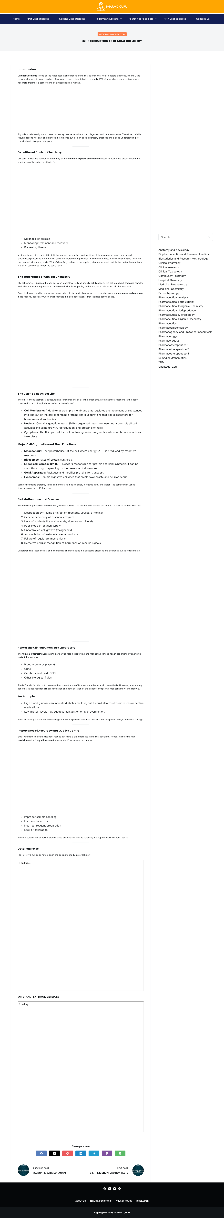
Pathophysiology (168, 293)
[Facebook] (41, 1153)
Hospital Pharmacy (170, 280)
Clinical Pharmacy (169, 262)
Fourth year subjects (141, 18)
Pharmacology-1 (168, 336)
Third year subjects (107, 18)
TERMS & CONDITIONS (101, 1201)
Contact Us (203, 18)
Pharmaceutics (167, 323)
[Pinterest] (67, 1153)
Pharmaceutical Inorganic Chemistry (180, 306)
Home (16, 18)
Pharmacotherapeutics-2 (173, 349)
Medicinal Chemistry (171, 288)
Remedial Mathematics (172, 358)
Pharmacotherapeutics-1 (173, 345)
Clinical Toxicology (170, 271)
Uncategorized (167, 366)
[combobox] (182, 237)
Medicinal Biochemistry (112, 34)
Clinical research (168, 267)
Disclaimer (142, 1201)
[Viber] (107, 1153)
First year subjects (38, 18)
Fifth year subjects (174, 18)
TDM (161, 362)
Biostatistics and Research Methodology (183, 258)
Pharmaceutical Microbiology (176, 314)
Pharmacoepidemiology (173, 327)
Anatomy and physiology (173, 249)
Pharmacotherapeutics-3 (173, 353)
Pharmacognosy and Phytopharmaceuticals (185, 332)
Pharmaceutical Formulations (176, 301)
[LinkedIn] (80, 1153)
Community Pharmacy (172, 275)
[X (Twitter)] (54, 1153)
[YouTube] (114, 1188)
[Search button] (209, 237)
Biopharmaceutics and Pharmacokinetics (183, 254)
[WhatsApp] (120, 1153)
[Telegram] (94, 1153)
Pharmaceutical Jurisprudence (177, 310)
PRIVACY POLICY (124, 1201)
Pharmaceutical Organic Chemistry (179, 319)
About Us (80, 1201)
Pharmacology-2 (168, 340)
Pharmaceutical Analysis (173, 297)
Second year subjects (72, 18)
